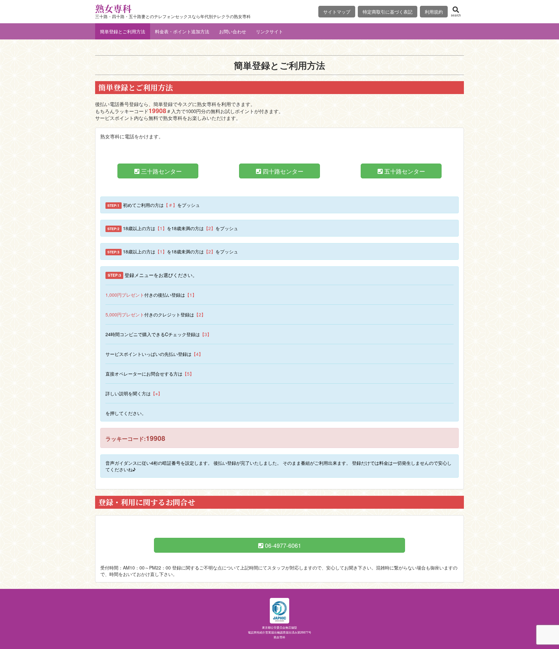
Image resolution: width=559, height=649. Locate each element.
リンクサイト (269, 31)
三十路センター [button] (160, 171)
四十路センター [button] (282, 171)
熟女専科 (113, 8)
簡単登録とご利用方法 (122, 31)
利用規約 (434, 11)
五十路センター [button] (404, 171)
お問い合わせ (232, 31)
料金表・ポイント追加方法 (182, 31)
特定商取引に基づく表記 (387, 11)
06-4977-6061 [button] (282, 545)
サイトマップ (336, 11)
